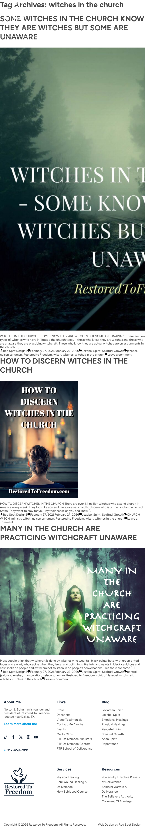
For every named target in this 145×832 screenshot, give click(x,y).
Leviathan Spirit (112, 710)
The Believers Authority (117, 796)
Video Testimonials (69, 719)
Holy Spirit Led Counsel (72, 791)
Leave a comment (119, 354)
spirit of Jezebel (107, 675)
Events (123, 33)
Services (50, 33)
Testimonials (79, 33)
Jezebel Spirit (91, 351)
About (17, 33)
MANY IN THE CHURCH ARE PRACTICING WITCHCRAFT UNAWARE (68, 533)
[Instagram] (28, 737)
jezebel (132, 351)
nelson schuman (11, 354)
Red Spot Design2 (15, 351)
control (132, 672)
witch (57, 354)
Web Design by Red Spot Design (119, 824)
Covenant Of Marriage (117, 801)
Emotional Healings (115, 719)
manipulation (32, 675)
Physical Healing (68, 777)
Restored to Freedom (37, 354)
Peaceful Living (112, 729)
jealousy (5, 675)
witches (68, 354)
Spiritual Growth (113, 351)
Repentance (110, 744)
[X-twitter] (21, 737)
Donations (64, 33)
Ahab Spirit (109, 739)
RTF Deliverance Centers (73, 744)
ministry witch (21, 518)
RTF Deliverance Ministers (74, 739)
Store (38, 33)
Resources (110, 33)
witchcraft (126, 675)
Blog (28, 33)
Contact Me (94, 33)
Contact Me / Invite (70, 724)
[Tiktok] (6, 737)
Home (6, 33)
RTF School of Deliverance (75, 748)
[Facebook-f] (13, 737)
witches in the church (89, 354)
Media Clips (136, 33)
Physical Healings (113, 724)
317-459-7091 (132, 7)
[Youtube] (36, 737)
